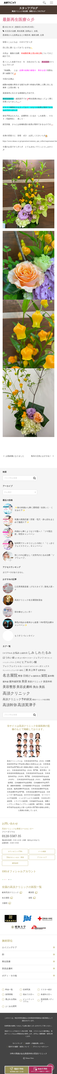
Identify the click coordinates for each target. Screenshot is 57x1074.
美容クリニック (35, 681)
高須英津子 (26, 705)
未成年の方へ (46, 994)
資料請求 (15, 863)
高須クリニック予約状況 (17, 699)
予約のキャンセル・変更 (15, 857)
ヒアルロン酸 (29, 662)
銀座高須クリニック (10, 892)
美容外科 (47, 681)
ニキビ (18, 662)
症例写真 (26, 990)
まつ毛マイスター (26, 658)
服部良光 (37, 676)
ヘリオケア (26, 666)
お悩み (16, 653)
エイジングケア (9, 947)
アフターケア (42, 857)
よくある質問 (10, 1006)
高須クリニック (16, 693)
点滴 (42, 35)
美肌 (42, 687)
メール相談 (42, 851)
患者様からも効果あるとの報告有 (16, 35)
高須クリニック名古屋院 (41, 700)
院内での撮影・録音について (19, 1047)
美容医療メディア (47, 1000)
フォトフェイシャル (12, 666)
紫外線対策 (15, 681)
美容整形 (9, 687)
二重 (25, 670)
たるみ (46, 652)
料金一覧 (9, 990)
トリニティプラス (8, 662)
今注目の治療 (10, 31)
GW (4, 653)
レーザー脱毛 (18, 670)
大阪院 (5, 903)
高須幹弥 (10, 705)
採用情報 (9, 994)
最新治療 (35, 35)
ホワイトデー (34, 666)
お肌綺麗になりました (15, 456)
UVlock (9, 653)
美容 (24, 681)
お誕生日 (24, 653)
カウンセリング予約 (15, 851)
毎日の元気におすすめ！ (41, 456)
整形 (20, 676)
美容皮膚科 (24, 687)
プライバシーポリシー (41, 1047)
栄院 (44, 675)
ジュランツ (38, 658)
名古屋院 (10, 675)
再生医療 (20, 31)
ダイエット (48, 658)
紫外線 (6, 682)
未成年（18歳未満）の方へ (35, 1043)
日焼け (27, 675)
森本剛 (51, 676)
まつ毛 (17, 658)
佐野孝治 (41, 670)
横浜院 (31, 892)
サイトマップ (17, 1043)
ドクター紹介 (46, 990)
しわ (38, 652)
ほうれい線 (9, 657)
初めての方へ (28, 994)
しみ (31, 652)
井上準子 (33, 670)
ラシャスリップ (8, 670)
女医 (36, 31)
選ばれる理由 (10, 999)
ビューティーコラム (28, 1000)
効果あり (29, 31)
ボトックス (44, 666)
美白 (35, 687)
